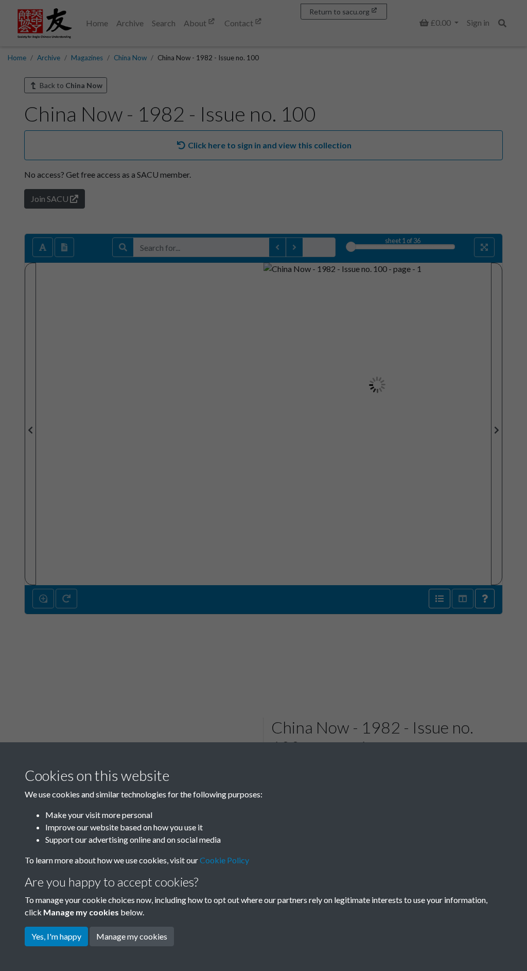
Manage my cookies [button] (131, 936)
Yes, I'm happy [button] (56, 936)
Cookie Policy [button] (224, 860)
